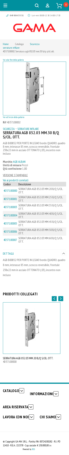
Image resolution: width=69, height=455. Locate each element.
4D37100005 (10, 223)
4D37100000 (10, 190)
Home (6, 44)
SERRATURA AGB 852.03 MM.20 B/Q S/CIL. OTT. (28, 358)
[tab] (34, 253)
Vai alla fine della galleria (13, 59)
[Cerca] (36, 5)
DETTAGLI (8, 253)
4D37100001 (10, 199)
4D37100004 (10, 215)
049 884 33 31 (17, 15)
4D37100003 (10, 207)
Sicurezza (34, 44)
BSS (33, 449)
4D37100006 (10, 231)
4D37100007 (10, 240)
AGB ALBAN (19, 162)
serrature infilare (11, 47)
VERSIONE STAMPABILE (15, 175)
